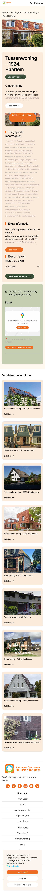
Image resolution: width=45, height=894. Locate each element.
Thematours (22, 821)
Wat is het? (22, 833)
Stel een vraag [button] (14, 77)
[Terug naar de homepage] (7, 3)
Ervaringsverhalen (22, 810)
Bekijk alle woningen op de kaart (19, 347)
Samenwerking (22, 838)
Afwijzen (22, 878)
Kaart (22, 804)
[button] (31, 3)
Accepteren (22, 328)
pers (22, 844)
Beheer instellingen (22, 885)
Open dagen (22, 815)
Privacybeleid (13, 866)
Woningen (22, 798)
